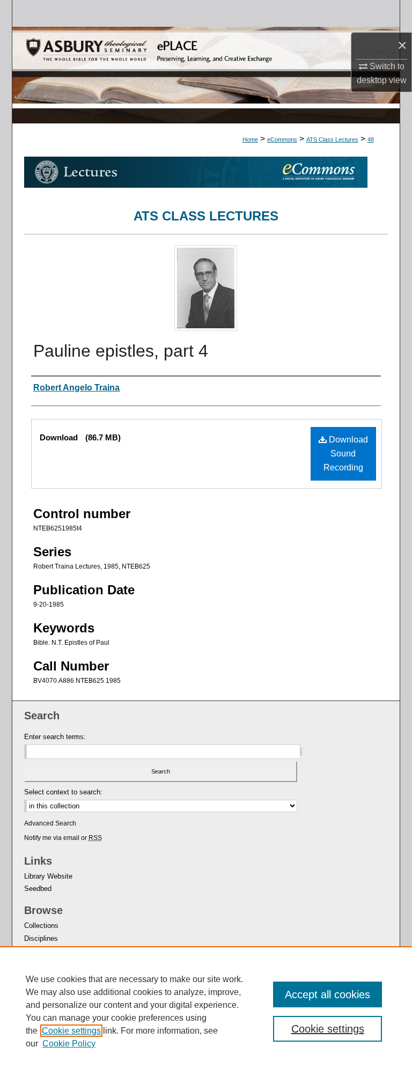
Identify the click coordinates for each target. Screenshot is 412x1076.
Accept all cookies (327, 994)
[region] (206, 1011)
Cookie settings (71, 1030)
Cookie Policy (68, 1043)
